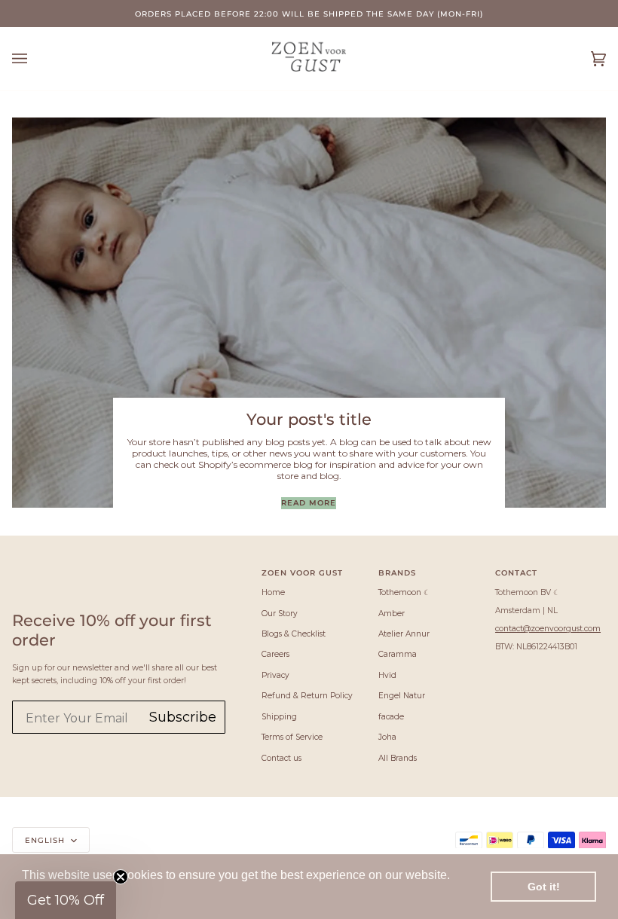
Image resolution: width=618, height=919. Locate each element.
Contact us (281, 758)
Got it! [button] (544, 887)
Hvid (387, 675)
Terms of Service (292, 737)
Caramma (397, 654)
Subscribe (182, 717)
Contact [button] (516, 572)
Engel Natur (401, 696)
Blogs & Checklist (294, 634)
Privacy (275, 675)
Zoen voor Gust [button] (302, 572)
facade (391, 717)
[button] (65, 900)
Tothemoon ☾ (404, 592)
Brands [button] (397, 572)
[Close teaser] (120, 876)
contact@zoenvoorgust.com (548, 629)
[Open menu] (34, 58)
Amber (391, 613)
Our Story (280, 613)
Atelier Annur (404, 634)
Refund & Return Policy (307, 696)
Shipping (279, 717)
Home (273, 592)
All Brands (397, 758)
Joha (387, 737)
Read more (308, 502)
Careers (275, 654)
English (46, 839)
